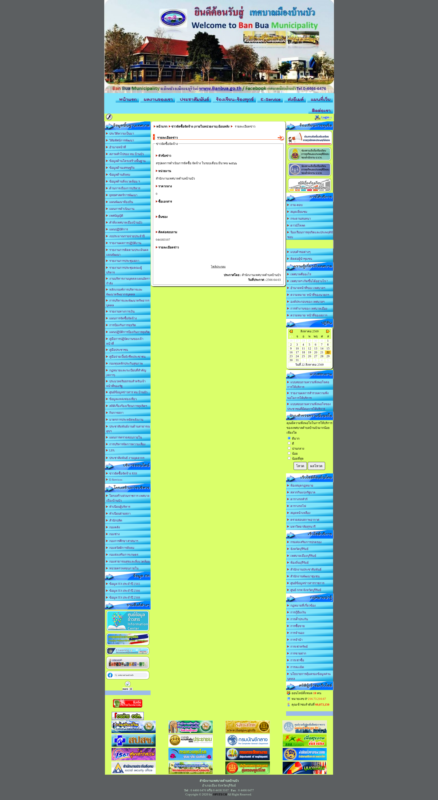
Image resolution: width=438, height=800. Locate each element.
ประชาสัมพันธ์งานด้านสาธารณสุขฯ (128, 429)
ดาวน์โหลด (297, 225)
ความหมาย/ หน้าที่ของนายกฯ (309, 295)
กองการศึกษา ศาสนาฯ (123, 541)
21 (321, 352)
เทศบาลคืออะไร (300, 274)
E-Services (115, 479)
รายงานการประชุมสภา (123, 261)
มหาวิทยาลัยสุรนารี (302, 526)
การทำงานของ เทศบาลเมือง (308, 308)
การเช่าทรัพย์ (298, 646)
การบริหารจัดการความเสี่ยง (127, 444)
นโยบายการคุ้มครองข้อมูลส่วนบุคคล (309, 676)
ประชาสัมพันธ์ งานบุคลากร (126, 458)
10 (297, 348)
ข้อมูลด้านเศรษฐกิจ (121, 167)
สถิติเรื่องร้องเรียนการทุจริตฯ (127, 406)
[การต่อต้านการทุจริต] (127, 645)
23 (291, 356)
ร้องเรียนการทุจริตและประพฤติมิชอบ (310, 235)
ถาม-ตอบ (295, 205)
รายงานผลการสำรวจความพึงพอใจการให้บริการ (308, 395)
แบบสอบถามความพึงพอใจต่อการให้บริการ (308, 384)
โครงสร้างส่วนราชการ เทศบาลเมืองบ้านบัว (127, 498)
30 (291, 360)
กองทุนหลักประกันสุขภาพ (125, 363)
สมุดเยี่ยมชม (298, 212)
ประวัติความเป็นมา (121, 133)
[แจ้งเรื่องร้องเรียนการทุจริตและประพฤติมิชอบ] (309, 145)
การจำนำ (295, 639)
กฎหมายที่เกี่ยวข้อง (302, 605)
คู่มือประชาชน (118, 350)
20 (315, 352)
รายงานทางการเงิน (121, 311)
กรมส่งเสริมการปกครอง (305, 542)
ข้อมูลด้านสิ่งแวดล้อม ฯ (124, 181)
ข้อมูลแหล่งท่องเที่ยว (122, 399)
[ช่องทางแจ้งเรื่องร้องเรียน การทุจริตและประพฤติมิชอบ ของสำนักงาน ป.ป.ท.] (309, 176)
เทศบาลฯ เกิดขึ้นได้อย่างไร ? (308, 281)
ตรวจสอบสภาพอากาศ (304, 519)
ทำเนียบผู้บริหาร (119, 506)
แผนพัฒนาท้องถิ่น (120, 202)
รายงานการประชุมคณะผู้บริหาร (124, 270)
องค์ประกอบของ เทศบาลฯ (306, 301)
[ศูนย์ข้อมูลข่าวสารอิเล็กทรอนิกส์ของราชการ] (127, 631)
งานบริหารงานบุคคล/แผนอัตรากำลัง (128, 281)
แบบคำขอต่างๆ (299, 252)
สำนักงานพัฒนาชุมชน (304, 576)
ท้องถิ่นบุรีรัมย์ (299, 562)
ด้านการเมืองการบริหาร (124, 188)
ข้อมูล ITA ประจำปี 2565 (124, 584)
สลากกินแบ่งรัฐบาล (302, 492)
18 (303, 352)
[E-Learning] (127, 654)
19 (309, 352)
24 (297, 356)
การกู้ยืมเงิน (297, 612)
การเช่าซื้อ (296, 660)
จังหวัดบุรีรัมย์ (298, 549)
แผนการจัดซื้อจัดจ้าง (122, 318)
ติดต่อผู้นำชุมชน (300, 259)
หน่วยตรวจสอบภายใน (123, 568)
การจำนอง (296, 633)
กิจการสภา (115, 412)
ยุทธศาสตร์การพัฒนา (122, 195)
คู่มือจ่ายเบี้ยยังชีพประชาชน (127, 356)
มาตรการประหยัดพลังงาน (125, 419)
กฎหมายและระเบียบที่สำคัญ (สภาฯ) (126, 373)
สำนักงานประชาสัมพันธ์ (305, 569)
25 (303, 356)
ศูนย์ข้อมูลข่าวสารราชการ (306, 583)
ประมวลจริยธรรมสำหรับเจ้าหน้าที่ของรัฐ (126, 384)
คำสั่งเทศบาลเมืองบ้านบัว (125, 222)
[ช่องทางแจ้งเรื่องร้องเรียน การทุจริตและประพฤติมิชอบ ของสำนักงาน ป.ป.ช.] (309, 160)
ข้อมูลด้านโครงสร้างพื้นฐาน (127, 161)
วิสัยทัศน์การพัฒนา (121, 140)
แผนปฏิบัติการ (118, 229)
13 (315, 348)
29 (328, 356)
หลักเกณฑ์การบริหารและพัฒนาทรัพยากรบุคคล (124, 292)
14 (321, 348)
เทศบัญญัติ (115, 215)
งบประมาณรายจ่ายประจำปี (126, 236)
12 (309, 348)
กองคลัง (114, 527)
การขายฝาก (297, 653)
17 (297, 352)
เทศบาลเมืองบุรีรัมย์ (302, 556)
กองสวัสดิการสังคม (121, 548)
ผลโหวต (316, 466)
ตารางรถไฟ (297, 506)
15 (328, 348)
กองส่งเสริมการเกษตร (123, 554)
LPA (111, 450)
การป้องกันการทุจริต (122, 325)
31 (297, 360)
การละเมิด (296, 667)
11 (303, 348)
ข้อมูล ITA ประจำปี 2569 (124, 597)
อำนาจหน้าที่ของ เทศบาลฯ (307, 288)
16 (291, 352)
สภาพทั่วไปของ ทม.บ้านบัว (126, 154)
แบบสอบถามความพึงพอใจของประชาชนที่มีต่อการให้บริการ (309, 406)
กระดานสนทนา (300, 218)
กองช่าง (114, 534)
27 (315, 356)
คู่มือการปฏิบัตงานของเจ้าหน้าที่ (124, 341)
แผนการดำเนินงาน (121, 209)
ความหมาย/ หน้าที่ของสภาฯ (308, 315)
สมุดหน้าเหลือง (299, 513)
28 (321, 356)
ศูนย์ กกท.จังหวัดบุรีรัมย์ (305, 590)
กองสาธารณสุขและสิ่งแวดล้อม (129, 561)
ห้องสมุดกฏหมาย (301, 485)
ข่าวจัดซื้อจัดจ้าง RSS (122, 473)
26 (309, 356)
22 (328, 352)
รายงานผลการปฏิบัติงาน (124, 243)
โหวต (300, 466)
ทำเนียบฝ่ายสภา (119, 513)
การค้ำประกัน (298, 619)
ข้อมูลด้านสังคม (119, 174)
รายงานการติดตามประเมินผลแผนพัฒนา (127, 252)
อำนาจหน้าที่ (117, 147)
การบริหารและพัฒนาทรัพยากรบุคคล (127, 303)
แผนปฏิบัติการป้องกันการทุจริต (129, 332)
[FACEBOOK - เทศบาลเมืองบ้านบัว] (127, 679)
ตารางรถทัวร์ (298, 499)
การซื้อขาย (297, 626)
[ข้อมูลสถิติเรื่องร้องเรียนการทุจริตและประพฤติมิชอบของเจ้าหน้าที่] (309, 191)
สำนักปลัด (115, 520)
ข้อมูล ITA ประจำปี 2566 (124, 590)
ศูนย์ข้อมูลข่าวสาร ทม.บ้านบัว (127, 392)
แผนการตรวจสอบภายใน (125, 437)
